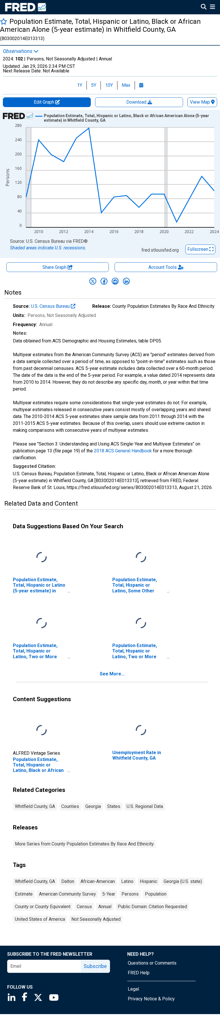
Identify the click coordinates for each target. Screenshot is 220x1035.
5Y (93, 85)
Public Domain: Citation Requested (152, 906)
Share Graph (55, 267)
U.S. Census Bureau (51, 306)
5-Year (108, 894)
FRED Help (139, 972)
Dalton (67, 881)
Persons (130, 894)
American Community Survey (67, 894)
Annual (104, 906)
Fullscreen (198, 249)
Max (126, 85)
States (113, 806)
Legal (133, 989)
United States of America (40, 919)
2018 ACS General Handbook (123, 451)
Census (84, 906)
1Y (79, 85)
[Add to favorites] (3, 21)
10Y (109, 85)
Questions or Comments (152, 963)
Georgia (93, 806)
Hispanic (148, 881)
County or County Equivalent (42, 906)
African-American (97, 881)
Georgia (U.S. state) (183, 881)
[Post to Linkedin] (126, 281)
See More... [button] (112, 674)
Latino (127, 881)
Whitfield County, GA (35, 806)
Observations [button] (18, 51)
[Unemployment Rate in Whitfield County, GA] (141, 730)
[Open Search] (204, 7)
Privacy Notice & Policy (151, 999)
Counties (70, 806)
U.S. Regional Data (145, 806)
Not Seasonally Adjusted (96, 919)
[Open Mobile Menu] (212, 7)
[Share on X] (92, 281)
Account (162, 267)
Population (155, 894)
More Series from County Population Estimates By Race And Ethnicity (84, 844)
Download (137, 102)
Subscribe (95, 966)
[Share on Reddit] (115, 281)
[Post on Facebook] (104, 281)
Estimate (24, 894)
